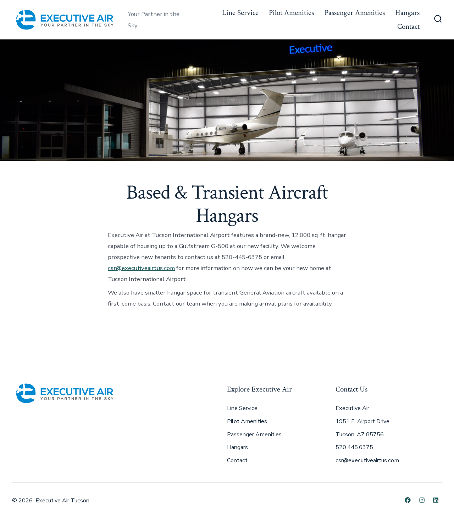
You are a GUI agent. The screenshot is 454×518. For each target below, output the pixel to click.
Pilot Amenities (291, 12)
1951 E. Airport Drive (362, 421)
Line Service (240, 12)
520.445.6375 (354, 447)
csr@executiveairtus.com (141, 268)
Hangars (407, 12)
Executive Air (352, 408)
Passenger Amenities (355, 12)
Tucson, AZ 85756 (360, 434)
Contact (408, 26)
